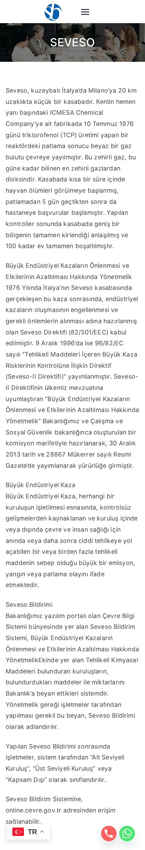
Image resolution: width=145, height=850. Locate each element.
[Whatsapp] (127, 833)
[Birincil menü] (85, 12)
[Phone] (108, 833)
